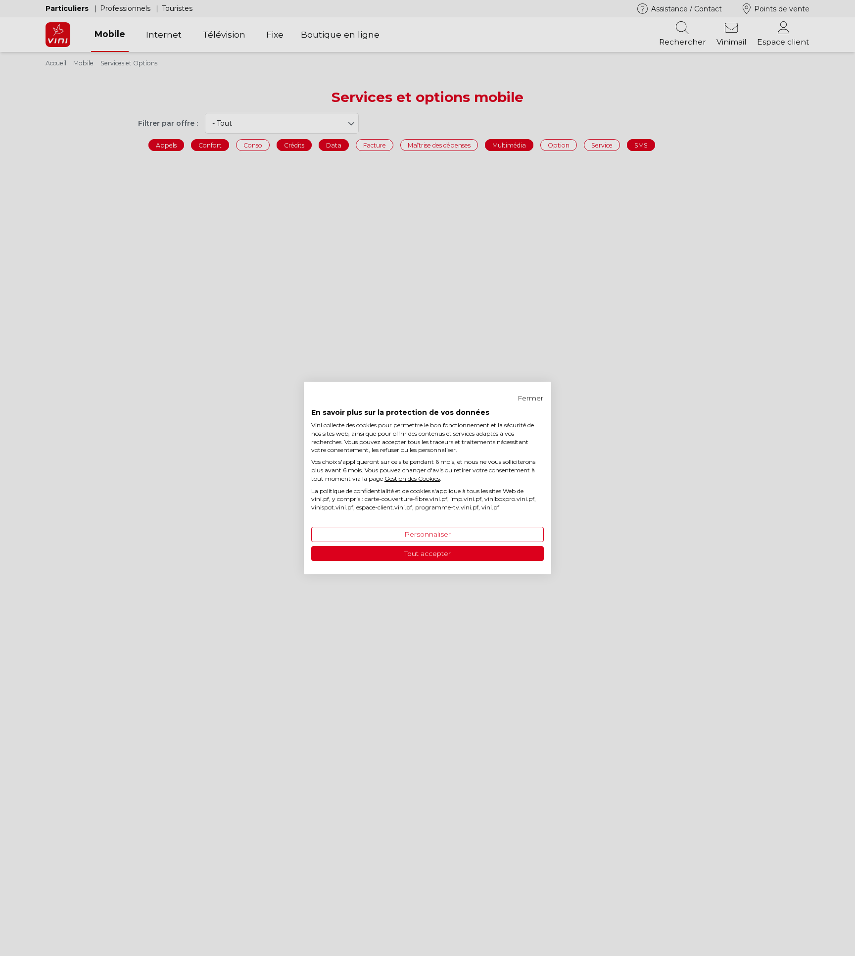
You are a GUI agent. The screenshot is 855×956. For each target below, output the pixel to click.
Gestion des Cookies (412, 478)
